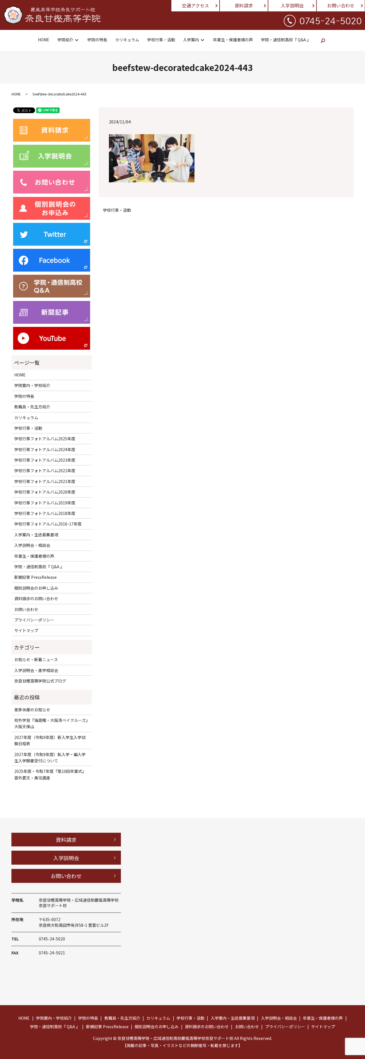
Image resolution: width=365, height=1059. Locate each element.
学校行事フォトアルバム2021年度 (44, 481)
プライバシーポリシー (34, 620)
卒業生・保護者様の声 (233, 39)
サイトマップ (26, 630)
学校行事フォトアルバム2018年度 (44, 513)
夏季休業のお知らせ (32, 709)
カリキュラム (127, 39)
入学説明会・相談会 (32, 545)
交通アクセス (195, 5)
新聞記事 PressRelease (35, 577)
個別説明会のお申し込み (36, 588)
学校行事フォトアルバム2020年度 (44, 492)
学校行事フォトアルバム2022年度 (44, 470)
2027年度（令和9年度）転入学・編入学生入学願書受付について (50, 757)
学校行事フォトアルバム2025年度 (44, 438)
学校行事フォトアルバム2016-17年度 (48, 524)
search (323, 40)
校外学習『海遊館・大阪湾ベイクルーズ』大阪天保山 (51, 723)
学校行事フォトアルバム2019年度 (44, 503)
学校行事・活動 (161, 39)
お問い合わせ (340, 5)
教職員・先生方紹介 (32, 407)
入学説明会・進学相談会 (36, 670)
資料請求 (244, 5)
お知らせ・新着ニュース (36, 659)
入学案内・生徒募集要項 (36, 534)
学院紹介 (65, 39)
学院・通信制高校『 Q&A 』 (286, 39)
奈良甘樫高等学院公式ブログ (40, 681)
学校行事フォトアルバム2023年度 (44, 460)
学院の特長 (97, 39)
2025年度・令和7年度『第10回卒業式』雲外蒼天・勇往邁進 (50, 774)
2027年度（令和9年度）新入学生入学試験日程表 (50, 740)
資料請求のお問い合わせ (36, 598)
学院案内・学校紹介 (32, 385)
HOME (43, 39)
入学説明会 (292, 5)
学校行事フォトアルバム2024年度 (44, 449)
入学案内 (191, 39)
